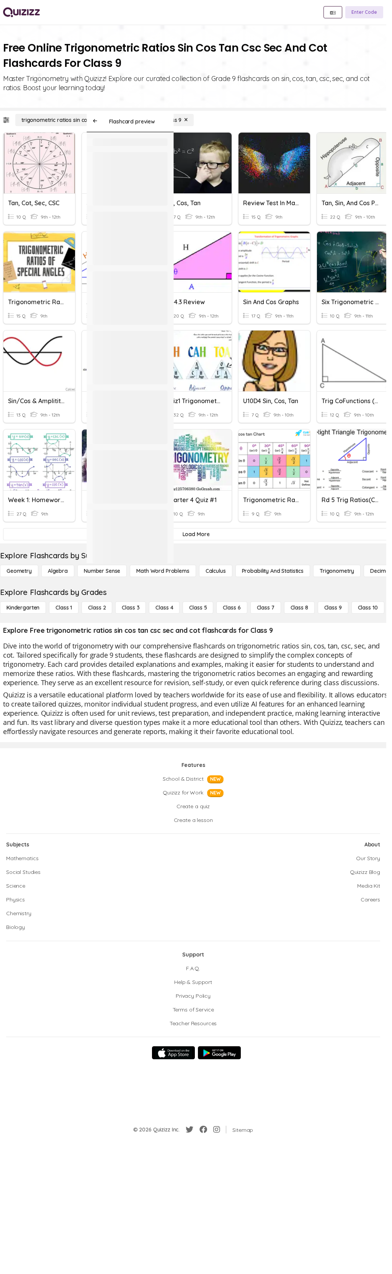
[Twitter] (189, 1129)
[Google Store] (219, 1052)
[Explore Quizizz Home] (21, 12)
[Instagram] (216, 1129)
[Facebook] (203, 1129)
